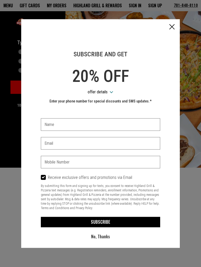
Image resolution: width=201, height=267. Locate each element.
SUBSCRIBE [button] (100, 222)
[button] (172, 27)
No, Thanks (100, 236)
